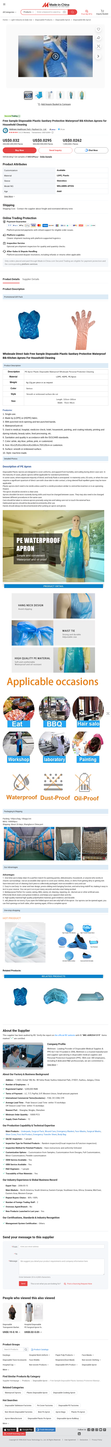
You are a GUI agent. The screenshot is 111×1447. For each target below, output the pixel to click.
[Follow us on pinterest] (104, 1429)
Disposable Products (43, 19)
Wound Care (50, 1131)
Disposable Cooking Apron (64, 1392)
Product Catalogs (40, 1349)
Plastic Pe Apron (78, 1412)
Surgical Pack (38, 1131)
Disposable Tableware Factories (18, 1405)
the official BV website (65, 1035)
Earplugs (6, 1355)
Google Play (26, 1429)
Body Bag (62, 1134)
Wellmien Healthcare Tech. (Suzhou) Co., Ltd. (28, 129)
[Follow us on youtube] (100, 1429)
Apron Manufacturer (13, 1418)
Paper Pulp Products (64, 1355)
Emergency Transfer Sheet (45, 1134)
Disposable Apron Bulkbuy (68, 1418)
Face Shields (34, 1360)
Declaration (84, 1440)
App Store (9, 1429)
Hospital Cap (8, 1364)
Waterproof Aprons (13, 1392)
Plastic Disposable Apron (37, 1392)
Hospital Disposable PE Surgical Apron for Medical (33, 1327)
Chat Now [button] (93, 150)
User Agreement (70, 1440)
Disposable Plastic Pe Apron (39, 1418)
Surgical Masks (94, 1131)
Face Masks (80, 1131)
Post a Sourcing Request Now (78, 1283)
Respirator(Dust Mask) (65, 1360)
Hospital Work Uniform (38, 1355)
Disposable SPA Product (66, 1364)
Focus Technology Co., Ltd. (37, 1440)
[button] (4, 4)
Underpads (26, 1131)
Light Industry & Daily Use (21, 19)
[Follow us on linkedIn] (79, 1433)
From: (15, 1246)
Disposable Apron (62, 19)
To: (16, 1254)
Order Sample (46, 157)
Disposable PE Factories (68, 1405)
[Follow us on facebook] (88, 1429)
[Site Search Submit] (72, 12)
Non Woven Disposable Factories (18, 1412)
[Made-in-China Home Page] (55, 4)
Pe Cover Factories (45, 1405)
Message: (14, 1261)
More (5, 1423)
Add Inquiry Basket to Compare (56, 104)
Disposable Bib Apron (82, 19)
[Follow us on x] (92, 1429)
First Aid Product (24, 1134)
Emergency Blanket (65, 1131)
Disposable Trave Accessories (15, 1360)
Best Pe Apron (44, 1412)
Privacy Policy (97, 1440)
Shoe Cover (11, 1134)
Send (23, 1283)
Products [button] (27, 12)
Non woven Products (38, 1364)
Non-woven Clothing (90, 1360)
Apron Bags (61, 1412)
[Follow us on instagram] (96, 1429)
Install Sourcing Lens (15, 1433)
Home (5, 19)
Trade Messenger (45, 1429)
